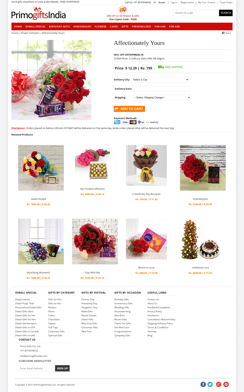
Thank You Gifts (122, 323)
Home (14, 33)
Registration (187, 2)
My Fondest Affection (92, 188)
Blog (150, 335)
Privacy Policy (155, 311)
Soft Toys (53, 327)
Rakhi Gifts (87, 311)
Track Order (226, 2)
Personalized (141, 26)
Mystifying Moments (38, 272)
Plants (51, 311)
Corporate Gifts (56, 331)
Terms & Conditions (158, 327)
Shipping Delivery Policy (160, 323)
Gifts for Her (54, 303)
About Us (152, 303)
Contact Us (153, 299)
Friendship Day (89, 303)
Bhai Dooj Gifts (89, 323)
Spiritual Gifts (55, 335)
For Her (174, 26)
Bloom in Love (146, 267)
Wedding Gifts (121, 307)
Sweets (52, 323)
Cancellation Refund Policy (161, 319)
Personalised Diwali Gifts (28, 307)
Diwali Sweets (22, 299)
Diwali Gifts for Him (25, 319)
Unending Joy (200, 199)
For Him (160, 26)
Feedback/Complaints (159, 307)
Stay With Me (92, 272)
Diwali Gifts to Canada (27, 331)
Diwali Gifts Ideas (24, 311)
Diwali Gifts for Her (25, 315)
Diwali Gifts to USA (25, 327)
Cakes (114, 26)
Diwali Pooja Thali (24, 303)
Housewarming (122, 311)
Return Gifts (120, 319)
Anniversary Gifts (123, 303)
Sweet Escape (38, 199)
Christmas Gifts (89, 327)
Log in (174, 2)
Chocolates (54, 319)
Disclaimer (153, 315)
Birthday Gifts (59, 26)
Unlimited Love (200, 267)
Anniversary (82, 26)
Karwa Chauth (88, 315)
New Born (119, 315)
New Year (86, 331)
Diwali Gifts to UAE (25, 335)
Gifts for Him (55, 299)
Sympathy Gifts (122, 335)
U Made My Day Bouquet (146, 194)
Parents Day (87, 299)
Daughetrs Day (89, 307)
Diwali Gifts (87, 319)
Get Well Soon (121, 327)
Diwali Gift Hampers (26, 323)
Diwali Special (36, 26)
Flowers (101, 26)
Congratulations (122, 331)
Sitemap (152, 331)
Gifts (124, 26)
